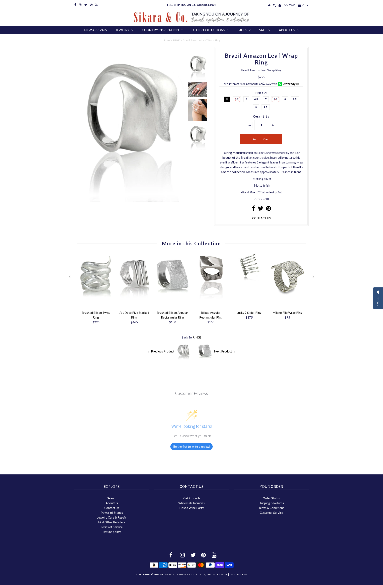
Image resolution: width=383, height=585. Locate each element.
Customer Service (271, 512)
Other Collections (208, 30)
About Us (287, 30)
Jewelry (122, 30)
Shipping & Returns (271, 503)
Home (167, 40)
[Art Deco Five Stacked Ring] (134, 300)
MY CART (294, 5)
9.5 (266, 107)
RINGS (177, 40)
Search (111, 498)
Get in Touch (191, 498)
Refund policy (112, 532)
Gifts (242, 30)
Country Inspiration (160, 30)
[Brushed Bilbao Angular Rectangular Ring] (172, 300)
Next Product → (225, 351)
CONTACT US (261, 218)
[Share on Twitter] (260, 209)
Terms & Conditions (271, 508)
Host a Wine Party (191, 508)
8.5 (295, 99)
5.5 (237, 99)
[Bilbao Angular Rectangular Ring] (211, 298)
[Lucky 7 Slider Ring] (249, 279)
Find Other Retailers (111, 522)
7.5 (275, 99)
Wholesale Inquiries (191, 503)
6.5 (256, 99)
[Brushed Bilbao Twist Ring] (96, 300)
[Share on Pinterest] (268, 209)
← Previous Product (160, 351)
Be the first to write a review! (191, 446)
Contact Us (111, 508)
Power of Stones (112, 512)
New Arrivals (95, 30)
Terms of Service (112, 527)
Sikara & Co (167, 574)
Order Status (271, 498)
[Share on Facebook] (253, 209)
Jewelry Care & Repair (111, 517)
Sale (262, 30)
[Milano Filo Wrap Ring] (287, 300)
